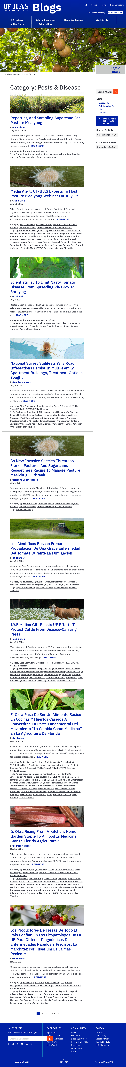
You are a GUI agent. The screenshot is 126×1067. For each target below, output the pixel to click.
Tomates (14, 590)
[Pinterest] (17, 1044)
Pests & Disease (39, 151)
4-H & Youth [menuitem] (17, 24)
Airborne (28, 323)
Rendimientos (39, 794)
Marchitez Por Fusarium (21, 1000)
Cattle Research (72, 668)
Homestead (28, 884)
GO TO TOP (64, 1062)
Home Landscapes (48, 765)
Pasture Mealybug (27, 157)
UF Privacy (100, 1032)
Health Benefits (67, 881)
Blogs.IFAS (104, 103)
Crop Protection (72, 230)
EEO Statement (102, 1045)
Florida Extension (63, 236)
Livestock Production (61, 242)
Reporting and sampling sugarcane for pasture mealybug (45, 120)
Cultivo (35, 780)
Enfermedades (29, 997)
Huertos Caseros (70, 783)
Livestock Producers (55, 677)
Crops (34, 503)
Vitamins (74, 893)
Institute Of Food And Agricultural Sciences (30, 785)
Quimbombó (26, 794)
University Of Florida (63, 248)
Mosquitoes (71, 677)
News (10, 74)
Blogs (46, 7)
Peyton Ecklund (51, 887)
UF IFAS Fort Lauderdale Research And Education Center (50, 421)
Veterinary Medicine (66, 680)
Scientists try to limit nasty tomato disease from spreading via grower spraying (42, 287)
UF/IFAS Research (63, 227)
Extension (66, 674)
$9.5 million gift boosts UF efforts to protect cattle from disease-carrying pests (43, 629)
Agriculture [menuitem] (17, 20)
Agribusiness (26, 582)
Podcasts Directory (79, 1042)
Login (73, 1051)
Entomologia (77, 780)
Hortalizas (56, 783)
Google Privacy (102, 1039)
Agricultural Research (26, 668)
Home (103, 5)
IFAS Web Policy (103, 1042)
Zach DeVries (29, 427)
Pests (36, 418)
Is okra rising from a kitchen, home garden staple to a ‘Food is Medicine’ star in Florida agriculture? (44, 836)
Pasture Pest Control (73, 245)
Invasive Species (44, 224)
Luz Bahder (18, 557)
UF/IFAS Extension (27, 227)
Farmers (14, 881)
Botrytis (43, 991)
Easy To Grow (74, 878)
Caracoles (56, 774)
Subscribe (116, 12)
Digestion (62, 878)
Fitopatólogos (52, 997)
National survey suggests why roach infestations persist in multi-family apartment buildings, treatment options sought (46, 370)
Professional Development (31, 584)
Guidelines (75, 1045)
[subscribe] (50, 1038)
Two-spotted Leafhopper (39, 893)
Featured (77, 233)
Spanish (73, 587)
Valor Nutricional (26, 797)
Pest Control (26, 418)
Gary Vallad (72, 323)
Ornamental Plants (34, 887)
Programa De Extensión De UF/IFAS (63, 791)
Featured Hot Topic (19, 236)
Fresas (63, 997)
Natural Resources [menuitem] (46, 20)
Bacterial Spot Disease (44, 323)
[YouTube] (22, 1044)
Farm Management (59, 582)
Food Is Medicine (34, 881)
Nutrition (14, 887)
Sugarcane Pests (18, 248)
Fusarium (72, 997)
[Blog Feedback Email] (27, 1044)
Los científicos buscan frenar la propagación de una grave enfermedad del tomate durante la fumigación (45, 548)
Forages (39, 239)
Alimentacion (33, 774)
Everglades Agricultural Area (57, 154)
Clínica (13, 994)
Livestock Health (37, 677)
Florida (32, 236)
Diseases (74, 412)
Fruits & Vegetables (64, 869)
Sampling (41, 157)
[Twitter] (13, 1044)
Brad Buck (18, 296)
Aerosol (19, 323)
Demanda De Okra (61, 780)
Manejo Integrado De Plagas (23, 788)
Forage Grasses (26, 239)
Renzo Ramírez (71, 326)
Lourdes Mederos (22, 382)
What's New (76, 1048)
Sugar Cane (51, 157)
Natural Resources (55, 1035)
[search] (116, 91)
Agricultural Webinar (54, 230)
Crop (40, 878)
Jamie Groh (19, 200)
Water (37, 329)
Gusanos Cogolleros (40, 783)
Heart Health (16, 884)
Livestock (40, 663)
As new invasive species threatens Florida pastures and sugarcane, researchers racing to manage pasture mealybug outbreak (45, 467)
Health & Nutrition (30, 765)
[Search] (86, 5)
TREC (74, 794)
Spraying (14, 329)
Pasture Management (34, 245)
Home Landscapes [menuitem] (74, 20)
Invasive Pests (27, 242)
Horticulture (64, 765)
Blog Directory (117, 5)
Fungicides (61, 323)
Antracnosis (32, 991)
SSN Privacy (101, 1035)
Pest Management (18, 680)
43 (53, 1013)
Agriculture (25, 151)
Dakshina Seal (45, 780)
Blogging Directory (79, 1039)
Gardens (47, 881)
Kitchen (59, 884)
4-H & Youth (52, 1045)
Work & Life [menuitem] (102, 20)
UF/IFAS (73, 224)
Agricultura (21, 774)
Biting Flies (42, 668)
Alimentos (45, 774)
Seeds (29, 890)
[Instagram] (31, 1044)
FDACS (69, 233)
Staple (50, 890)
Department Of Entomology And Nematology (31, 233)
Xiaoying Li (15, 896)
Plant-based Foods (68, 887)
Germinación (24, 783)
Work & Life (52, 1042)
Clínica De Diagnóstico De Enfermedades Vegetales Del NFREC (46, 994)
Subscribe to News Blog (109, 121)
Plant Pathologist (55, 326)
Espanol (19, 587)
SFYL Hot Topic (42, 768)
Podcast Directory (96, 13)
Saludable (57, 794)
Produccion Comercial (36, 791)
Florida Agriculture (45, 236)
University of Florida (102, 1062)
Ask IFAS (33, 878)
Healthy (78, 881)
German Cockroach (36, 415)
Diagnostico (16, 997)
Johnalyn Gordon (53, 415)
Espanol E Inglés (18, 415)
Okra (23, 791)
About (94, 5)
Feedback (75, 1035)
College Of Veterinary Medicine (24, 671)
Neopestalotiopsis (42, 1000)
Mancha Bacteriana (44, 587)
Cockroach (21, 412)
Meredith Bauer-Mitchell (25, 479)
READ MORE (37, 146)
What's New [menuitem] (45, 24)
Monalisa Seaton (46, 788)
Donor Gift (15, 674)
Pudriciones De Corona (62, 1000)
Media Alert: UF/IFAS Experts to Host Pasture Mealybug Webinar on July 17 (44, 193)
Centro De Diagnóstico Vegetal (62, 991)
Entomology (59, 233)
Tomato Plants (26, 329)
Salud (49, 794)
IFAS (37, 884)
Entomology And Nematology (29, 154)
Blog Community (27, 224)
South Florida (39, 890)
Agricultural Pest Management (30, 230)
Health (55, 881)
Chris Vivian (19, 127)
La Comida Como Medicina (64, 785)
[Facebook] (8, 1044)
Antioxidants (22, 878)
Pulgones (14, 794)
